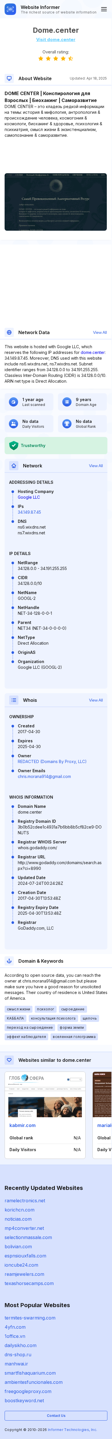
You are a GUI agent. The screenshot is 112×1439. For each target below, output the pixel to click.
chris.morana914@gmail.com (44, 776)
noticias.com (18, 1219)
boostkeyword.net (24, 1400)
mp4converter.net (24, 1228)
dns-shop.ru (18, 1354)
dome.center (93, 352)
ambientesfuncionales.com (34, 1382)
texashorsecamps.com (29, 1283)
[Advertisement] (56, 155)
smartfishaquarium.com (30, 1373)
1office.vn (15, 1336)
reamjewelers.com (24, 1274)
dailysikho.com (20, 1345)
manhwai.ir (16, 1364)
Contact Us (56, 1415)
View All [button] (100, 332)
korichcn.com (19, 1210)
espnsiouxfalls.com (25, 1256)
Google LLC (29, 497)
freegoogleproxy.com (28, 1391)
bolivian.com (18, 1246)
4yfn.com (15, 1327)
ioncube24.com (21, 1265)
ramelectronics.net (25, 1200)
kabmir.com (22, 1125)
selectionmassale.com (28, 1237)
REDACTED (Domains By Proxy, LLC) (52, 761)
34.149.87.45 (29, 512)
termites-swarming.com (30, 1318)
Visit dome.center (56, 39)
